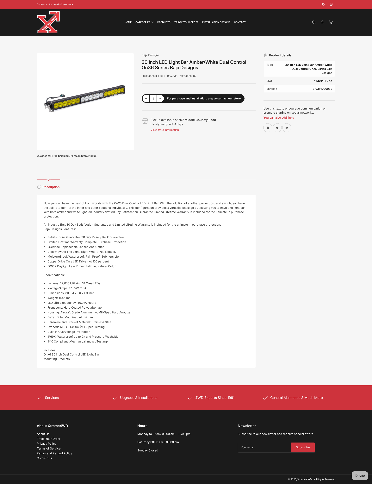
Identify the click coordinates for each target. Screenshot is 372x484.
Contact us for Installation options (55, 4)
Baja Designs (150, 55)
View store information (165, 129)
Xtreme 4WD (304, 479)
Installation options (216, 22)
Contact (240, 22)
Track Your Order (186, 22)
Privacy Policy (46, 443)
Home (128, 22)
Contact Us (44, 458)
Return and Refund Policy (54, 453)
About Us (43, 434)
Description (51, 187)
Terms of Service (49, 448)
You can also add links (279, 117)
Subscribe (303, 447)
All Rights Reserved (324, 479)
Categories (142, 22)
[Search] (314, 22)
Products (163, 22)
